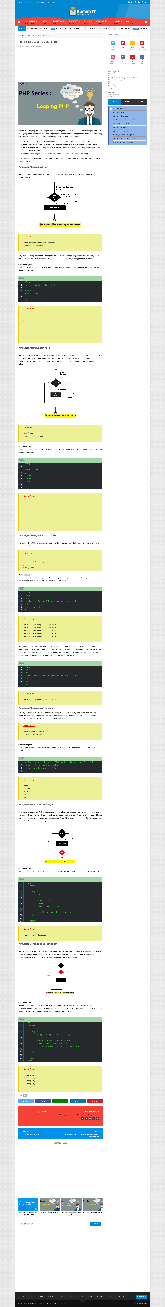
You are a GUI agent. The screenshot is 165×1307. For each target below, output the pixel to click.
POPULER (140, 102)
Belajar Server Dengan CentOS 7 (126, 120)
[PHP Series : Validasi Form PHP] (93, 1204)
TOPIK (115, 102)
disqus (95, 1224)
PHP (26, 35)
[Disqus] (60, 1256)
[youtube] (128, 2)
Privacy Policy (39, 2)
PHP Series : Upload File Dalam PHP (71, 1213)
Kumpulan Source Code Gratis (125, 138)
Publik (90, 1296)
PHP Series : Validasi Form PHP (92, 1212)
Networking (101, 22)
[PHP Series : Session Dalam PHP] (50, 1204)
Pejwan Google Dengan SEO (126, 142)
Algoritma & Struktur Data (124, 123)
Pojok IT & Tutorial (122, 131)
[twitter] (145, 2)
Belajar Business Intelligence (125, 135)
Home (21, 35)
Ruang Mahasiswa (121, 127)
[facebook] (142, 2)
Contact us (142, 1297)
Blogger (144, 1303)
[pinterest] (135, 2)
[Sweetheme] (82, 1118)
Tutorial (81, 1296)
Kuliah (87, 22)
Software (100, 1296)
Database (73, 22)
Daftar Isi (29, 2)
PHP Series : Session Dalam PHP (50, 1212)
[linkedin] (132, 2)
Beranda (20, 2)
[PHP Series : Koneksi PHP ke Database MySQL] (28, 1204)
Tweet (27, 1101)
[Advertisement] (60, 66)
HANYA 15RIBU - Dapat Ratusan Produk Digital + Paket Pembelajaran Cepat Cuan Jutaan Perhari (64, 29)
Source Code (121, 1296)
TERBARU (128, 102)
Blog (32, 1296)
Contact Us (51, 2)
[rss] (138, 2)
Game (129, 22)
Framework (58, 22)
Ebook (41, 1296)
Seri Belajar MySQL (122, 116)
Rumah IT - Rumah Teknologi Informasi (44, 1303)
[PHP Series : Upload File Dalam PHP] (71, 1204)
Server (106, 28)
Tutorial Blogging (121, 108)
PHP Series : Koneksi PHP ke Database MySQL (28, 1213)
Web (45, 22)
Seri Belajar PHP (121, 112)
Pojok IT (116, 22)
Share (44, 1101)
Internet (70, 1296)
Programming (31, 22)
